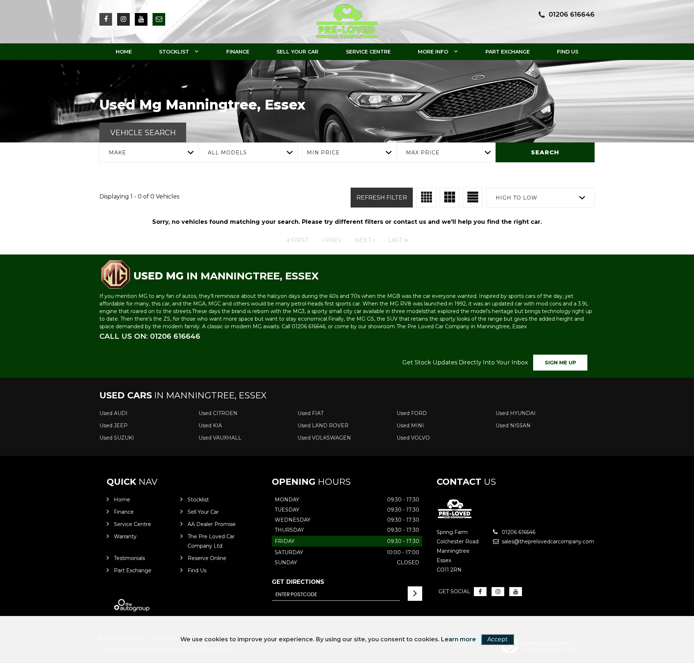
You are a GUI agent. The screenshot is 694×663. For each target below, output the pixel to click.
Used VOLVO (413, 438)
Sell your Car (297, 51)
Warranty (125, 536)
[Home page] (347, 22)
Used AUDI (113, 413)
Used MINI (410, 425)
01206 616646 (572, 14)
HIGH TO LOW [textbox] (516, 197)
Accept (497, 639)
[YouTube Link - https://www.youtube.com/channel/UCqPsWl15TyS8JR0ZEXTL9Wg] (141, 19)
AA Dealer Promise (212, 524)
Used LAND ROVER (322, 425)
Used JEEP (113, 425)
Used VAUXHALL (219, 438)
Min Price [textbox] (323, 152)
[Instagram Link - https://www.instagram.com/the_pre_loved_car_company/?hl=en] (123, 19)
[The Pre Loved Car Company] (455, 517)
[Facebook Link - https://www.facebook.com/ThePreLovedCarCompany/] (105, 19)
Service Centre (368, 51)
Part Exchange (507, 51)
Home (124, 51)
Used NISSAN (513, 425)
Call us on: (149, 336)
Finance (237, 51)
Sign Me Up (560, 362)
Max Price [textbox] (423, 152)
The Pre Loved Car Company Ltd (211, 541)
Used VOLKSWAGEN (324, 438)
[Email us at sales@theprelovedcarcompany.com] (159, 19)
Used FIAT (310, 413)
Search (545, 152)
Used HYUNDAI (516, 413)
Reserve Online (207, 558)
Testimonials (129, 558)
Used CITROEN (217, 413)
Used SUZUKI (116, 438)
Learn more (458, 639)
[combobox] (148, 152)
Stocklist (174, 51)
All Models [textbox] (227, 152)
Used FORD (412, 413)
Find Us (567, 51)
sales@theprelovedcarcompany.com (526, 541)
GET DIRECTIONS (298, 581)
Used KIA (210, 425)
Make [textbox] (117, 152)
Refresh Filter (381, 197)
